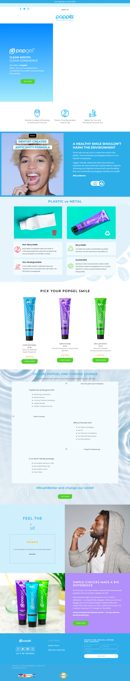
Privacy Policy (53, 645)
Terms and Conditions (56, 650)
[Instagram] (28, 9)
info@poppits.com (19, 668)
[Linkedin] (28, 649)
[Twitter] (24, 9)
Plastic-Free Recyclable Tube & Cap (65, 121)
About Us (65, 10)
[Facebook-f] (20, 9)
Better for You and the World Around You (93, 121)
